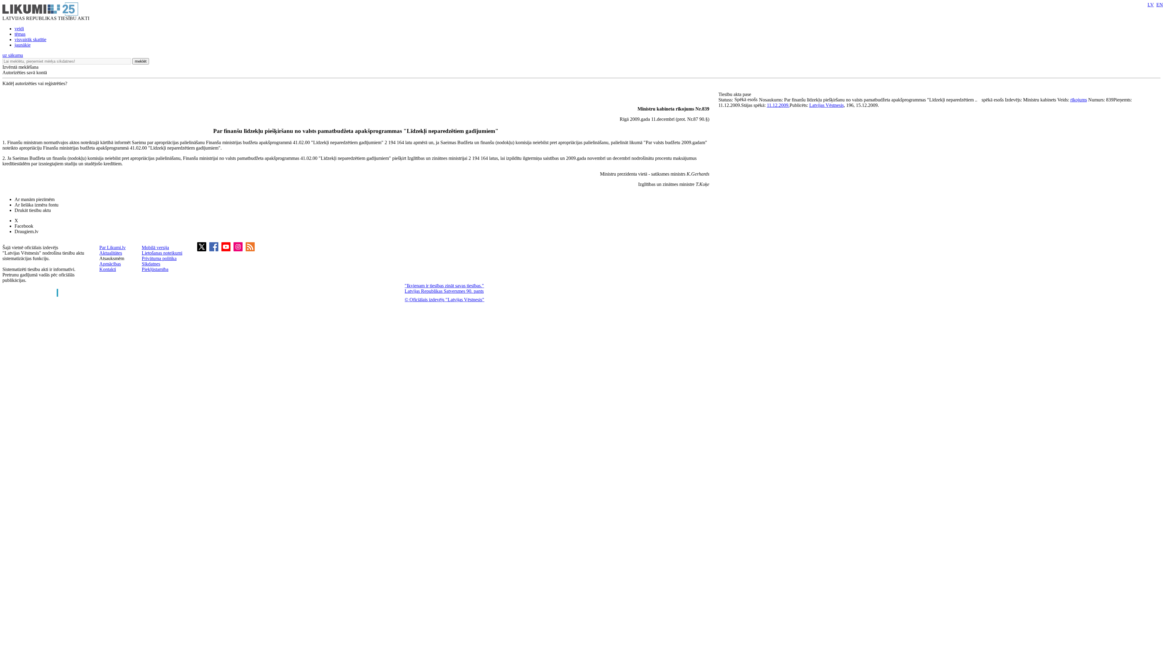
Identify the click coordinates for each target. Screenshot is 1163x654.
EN (1159, 4)
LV (1151, 4)
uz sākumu (12, 55)
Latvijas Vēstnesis (826, 105)
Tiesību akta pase (735, 94)
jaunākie (23, 45)
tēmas (20, 34)
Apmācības (110, 263)
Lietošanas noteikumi (162, 253)
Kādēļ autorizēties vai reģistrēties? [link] (34, 83)
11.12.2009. (778, 105)
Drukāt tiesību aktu (33, 210)
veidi (19, 28)
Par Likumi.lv (112, 247)
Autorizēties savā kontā (24, 72)
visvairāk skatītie (30, 39)
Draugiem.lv (26, 231)
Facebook (24, 226)
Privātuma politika (159, 258)
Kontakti (107, 269)
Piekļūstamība (155, 269)
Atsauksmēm (111, 258)
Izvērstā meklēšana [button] (20, 67)
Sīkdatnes (151, 263)
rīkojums (1078, 99)
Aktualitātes (110, 253)
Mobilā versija (155, 247)
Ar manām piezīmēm (35, 199)
